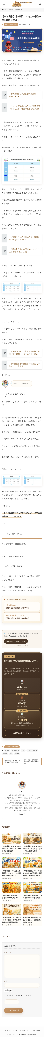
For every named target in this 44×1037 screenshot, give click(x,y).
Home (6, 1030)
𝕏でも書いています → (21, 645)
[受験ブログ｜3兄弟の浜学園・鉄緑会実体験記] (22, 4)
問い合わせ (36, 1030)
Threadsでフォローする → (16, 641)
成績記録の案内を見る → (22, 733)
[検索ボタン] (40, 4)
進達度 (17, 754)
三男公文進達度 (32, 750)
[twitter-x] (23, 814)
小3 (11, 754)
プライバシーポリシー (25, 1030)
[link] (20, 814)
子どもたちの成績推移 (11, 24)
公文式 (5, 754)
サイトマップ (13, 1030)
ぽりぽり (22, 791)
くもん (7, 750)
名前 (5, 981)
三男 (23, 750)
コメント (7, 953)
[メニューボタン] (4, 4)
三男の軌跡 (16, 599)
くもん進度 (15, 750)
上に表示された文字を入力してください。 (18, 995)
